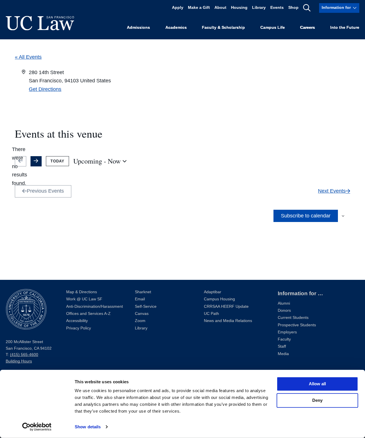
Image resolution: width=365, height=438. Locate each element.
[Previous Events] (20, 161)
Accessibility (77, 321)
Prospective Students (297, 325)
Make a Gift (199, 8)
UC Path (211, 313)
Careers (307, 27)
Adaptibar (212, 292)
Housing (239, 8)
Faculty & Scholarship (223, 27)
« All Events (28, 57)
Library (259, 8)
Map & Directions (81, 292)
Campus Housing (219, 299)
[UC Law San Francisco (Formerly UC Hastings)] (40, 23)
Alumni (284, 303)
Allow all (317, 383)
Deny (317, 400)
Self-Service (146, 306)
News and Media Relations (228, 321)
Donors (284, 310)
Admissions (138, 27)
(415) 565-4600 (24, 355)
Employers (287, 332)
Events (277, 8)
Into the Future (344, 27)
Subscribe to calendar (305, 216)
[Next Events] (36, 161)
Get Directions (45, 89)
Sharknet (143, 292)
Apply (177, 8)
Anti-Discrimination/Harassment (94, 306)
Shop (293, 8)
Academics (176, 27)
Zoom (140, 321)
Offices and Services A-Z (88, 313)
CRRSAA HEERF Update (226, 306)
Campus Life (272, 27)
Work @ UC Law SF (84, 299)
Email (140, 299)
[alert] (19, 166)
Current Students (293, 317)
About (220, 8)
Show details (88, 426)
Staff (282, 346)
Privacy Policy (78, 328)
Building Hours (19, 361)
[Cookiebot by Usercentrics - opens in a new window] (37, 427)
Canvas (142, 313)
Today (57, 161)
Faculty (284, 339)
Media (283, 354)
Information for (336, 8)
